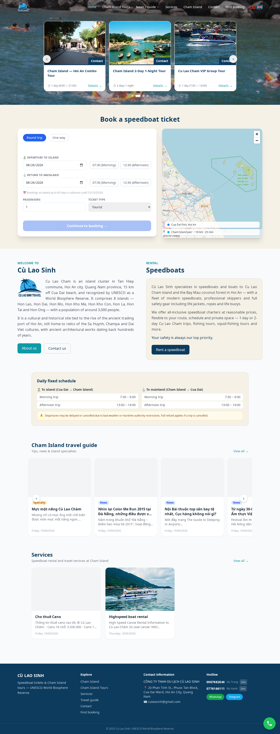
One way (58, 137)
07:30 (104, 165)
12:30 (135, 165)
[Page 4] (147, 96)
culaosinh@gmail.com (164, 702)
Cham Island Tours (116, 7)
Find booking (235, 7)
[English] (259, 7)
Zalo (243, 682)
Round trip (34, 137)
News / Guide (146, 7)
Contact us (57, 348)
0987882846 (215, 682)
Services (171, 7)
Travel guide (89, 700)
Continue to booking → (87, 225)
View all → (240, 451)
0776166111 (215, 688)
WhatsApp (215, 697)
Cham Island (193, 7)
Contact (213, 7)
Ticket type (96, 199)
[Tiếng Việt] (253, 7)
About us (29, 348)
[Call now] (269, 723)
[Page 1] (132, 96)
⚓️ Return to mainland (41, 175)
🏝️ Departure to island (41, 157)
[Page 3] (143, 96)
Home (92, 7)
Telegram (234, 697)
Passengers (31, 199)
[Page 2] (138, 96)
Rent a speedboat (170, 349)
